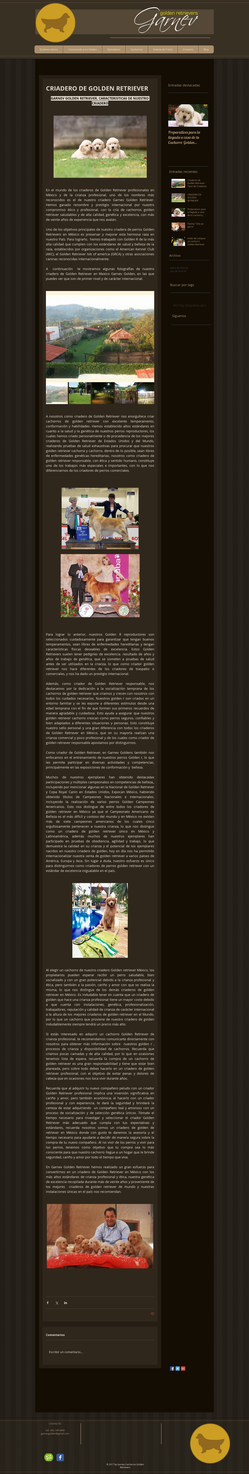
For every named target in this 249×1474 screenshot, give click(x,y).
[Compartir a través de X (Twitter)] (56, 1302)
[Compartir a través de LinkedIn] (65, 1302)
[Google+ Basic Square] (183, 1368)
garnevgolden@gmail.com (55, 1433)
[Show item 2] (80, 393)
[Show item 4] (126, 393)
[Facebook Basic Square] (172, 1368)
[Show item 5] (149, 393)
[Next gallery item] (150, 336)
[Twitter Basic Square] (178, 1368)
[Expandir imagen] (100, 336)
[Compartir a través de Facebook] (47, 1302)
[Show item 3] (103, 393)
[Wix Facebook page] (60, 1457)
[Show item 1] (57, 393)
